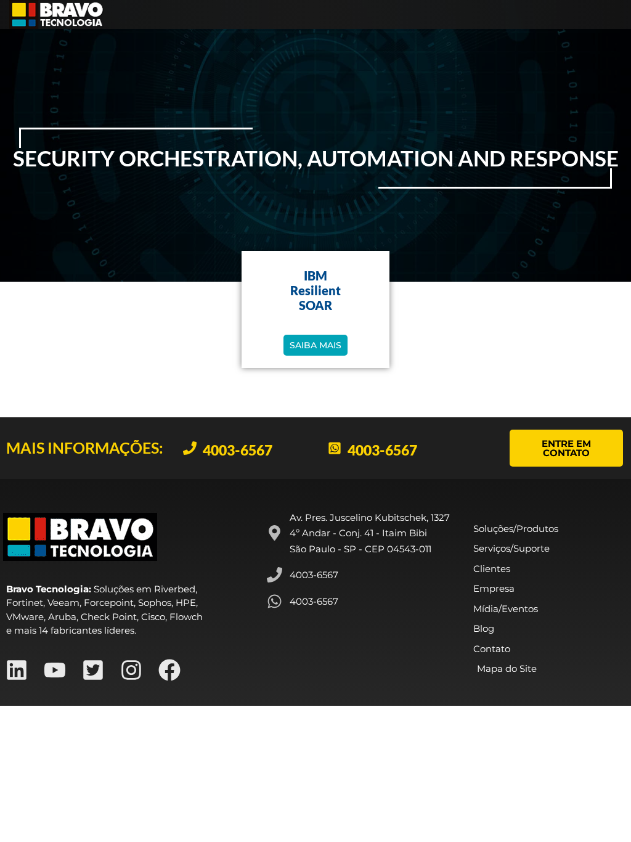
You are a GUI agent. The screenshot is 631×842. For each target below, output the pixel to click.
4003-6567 (237, 450)
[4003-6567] (190, 448)
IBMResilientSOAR (315, 290)
